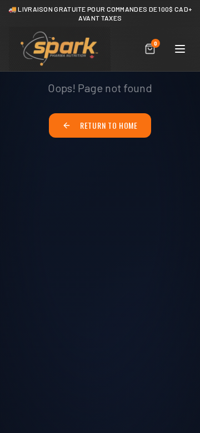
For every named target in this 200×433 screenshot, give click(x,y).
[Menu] (180, 49)
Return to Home (109, 125)
